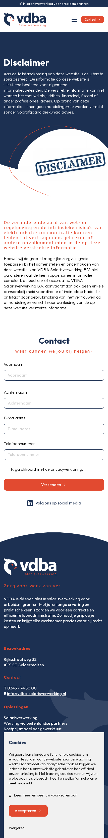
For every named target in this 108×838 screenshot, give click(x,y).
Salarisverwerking (20, 717)
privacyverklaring (66, 469)
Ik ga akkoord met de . (47, 469)
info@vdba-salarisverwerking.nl (36, 693)
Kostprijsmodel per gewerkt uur (33, 728)
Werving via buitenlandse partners (35, 723)
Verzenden (51, 484)
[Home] (25, 20)
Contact (90, 19)
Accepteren (25, 810)
